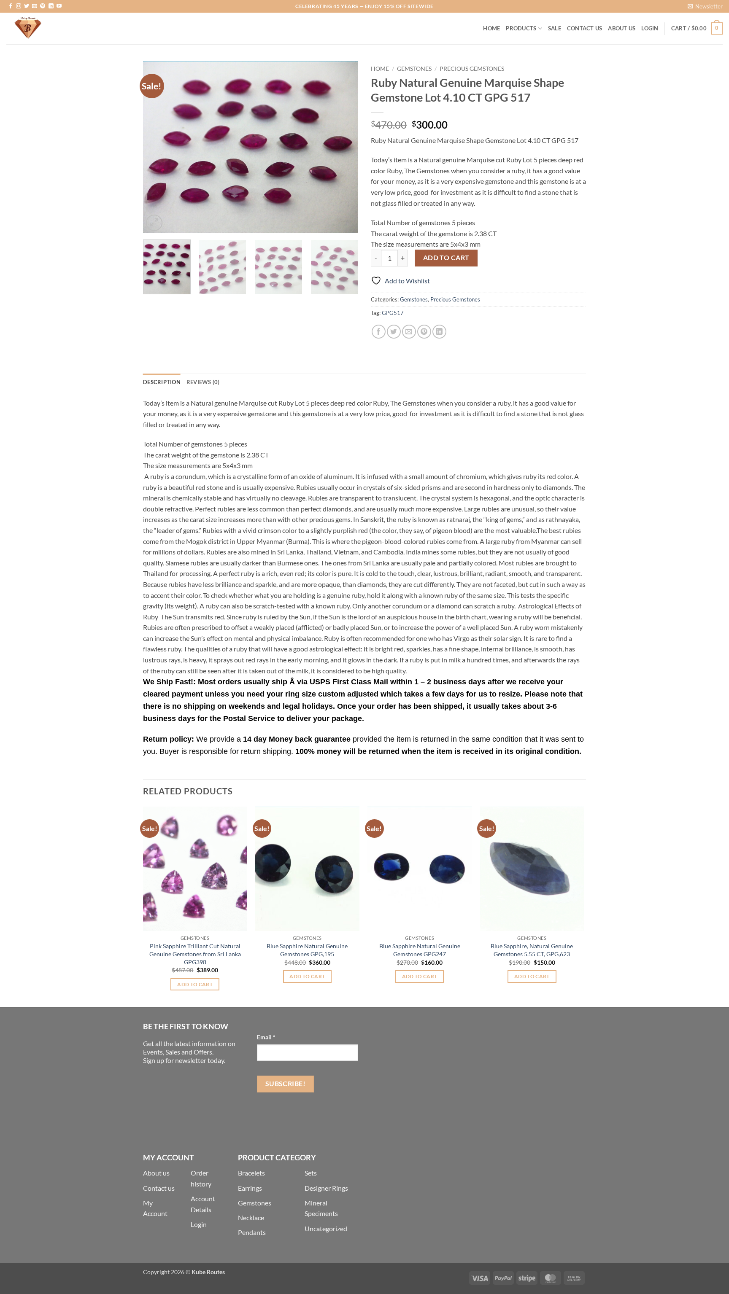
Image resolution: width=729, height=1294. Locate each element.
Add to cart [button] (195, 984)
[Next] (343, 147)
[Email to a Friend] (409, 332)
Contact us (159, 1188)
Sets (311, 1173)
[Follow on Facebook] (10, 6)
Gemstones (414, 68)
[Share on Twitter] (394, 332)
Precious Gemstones (472, 68)
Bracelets (251, 1173)
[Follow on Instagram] (18, 6)
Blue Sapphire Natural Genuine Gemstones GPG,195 (307, 950)
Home (491, 28)
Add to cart (446, 257)
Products (521, 28)
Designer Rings (326, 1188)
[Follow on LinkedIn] (51, 6)
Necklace (251, 1217)
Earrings (250, 1188)
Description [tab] (162, 382)
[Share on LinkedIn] (439, 332)
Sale (554, 28)
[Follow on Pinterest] (42, 6)
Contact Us (584, 28)
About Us (621, 28)
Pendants (252, 1232)
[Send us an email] (34, 6)
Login (199, 1224)
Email (266, 1037)
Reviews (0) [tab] (203, 382)
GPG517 (393, 312)
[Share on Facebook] (379, 332)
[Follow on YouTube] (59, 6)
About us (156, 1173)
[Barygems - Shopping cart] (48, 28)
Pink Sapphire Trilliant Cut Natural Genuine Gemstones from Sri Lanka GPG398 (195, 953)
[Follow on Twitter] (26, 6)
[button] (705, 6)
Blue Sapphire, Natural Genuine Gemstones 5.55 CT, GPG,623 (532, 950)
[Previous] (157, 147)
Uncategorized (326, 1228)
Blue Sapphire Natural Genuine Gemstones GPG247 (419, 950)
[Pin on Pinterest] (424, 332)
